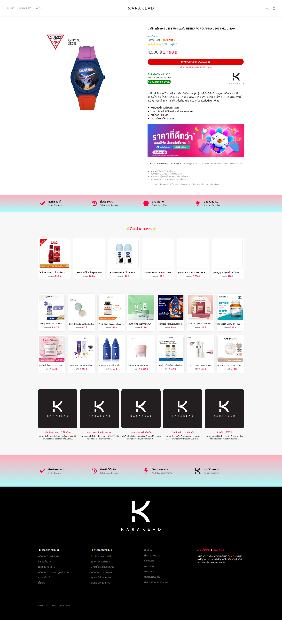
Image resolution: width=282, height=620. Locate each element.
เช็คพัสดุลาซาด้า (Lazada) (57, 432)
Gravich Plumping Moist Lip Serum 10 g (204, 365)
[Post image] (57, 408)
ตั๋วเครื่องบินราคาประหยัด (183, 432)
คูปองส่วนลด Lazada (141, 432)
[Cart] (273, 8)
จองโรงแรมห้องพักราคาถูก (99, 432)
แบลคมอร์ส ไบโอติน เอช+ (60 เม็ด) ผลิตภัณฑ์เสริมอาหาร (239, 323)
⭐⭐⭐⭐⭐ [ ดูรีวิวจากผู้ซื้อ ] (162, 44)
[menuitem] (10, 8)
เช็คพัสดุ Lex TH (224, 432)
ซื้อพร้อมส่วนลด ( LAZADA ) (194, 62)
